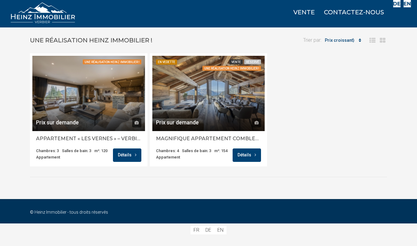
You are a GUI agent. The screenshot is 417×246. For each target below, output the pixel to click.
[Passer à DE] (397, 3)
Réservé (252, 62)
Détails (125, 154)
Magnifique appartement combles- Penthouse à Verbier (208, 138)
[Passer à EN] (407, 3)
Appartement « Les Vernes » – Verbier (88, 138)
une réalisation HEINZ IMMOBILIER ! (112, 62)
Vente (236, 62)
